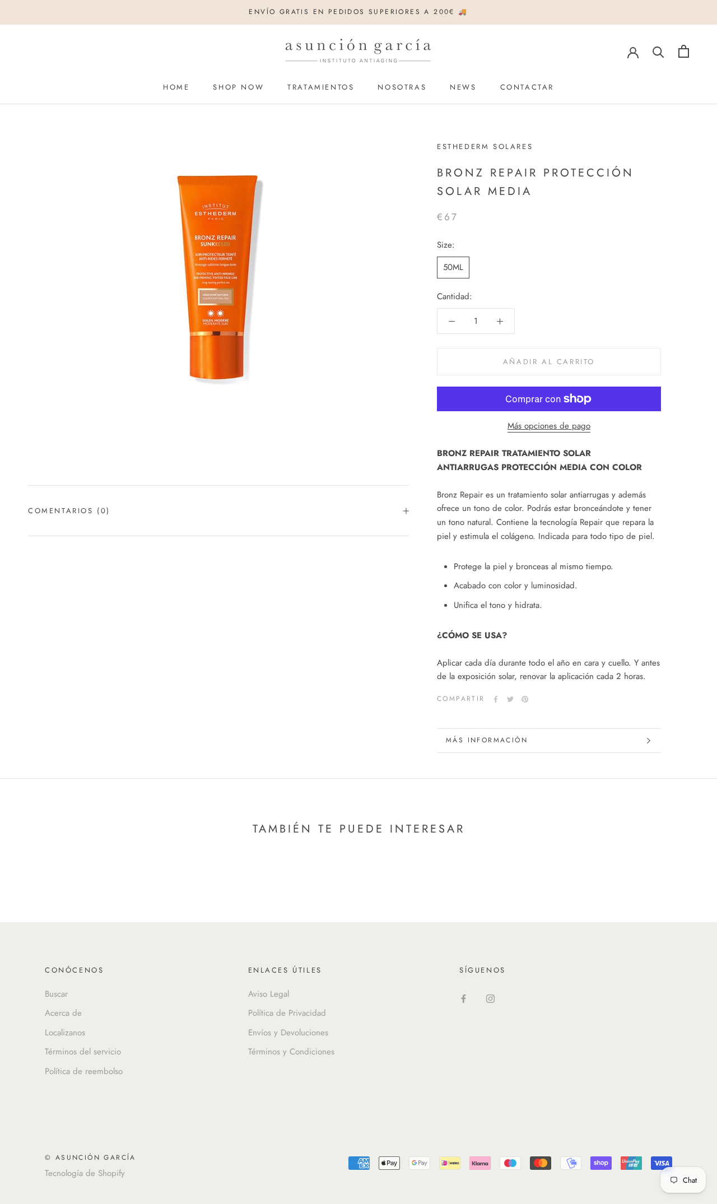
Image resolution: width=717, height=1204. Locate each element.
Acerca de (63, 1013)
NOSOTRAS (402, 87)
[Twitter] (510, 699)
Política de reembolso (84, 1071)
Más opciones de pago (549, 426)
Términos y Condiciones (291, 1051)
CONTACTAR (527, 87)
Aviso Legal (268, 994)
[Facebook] (495, 699)
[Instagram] (490, 998)
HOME (176, 87)
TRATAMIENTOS (320, 87)
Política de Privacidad (287, 1013)
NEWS (463, 87)
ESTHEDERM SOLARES (485, 146)
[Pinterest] (525, 699)
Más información (487, 740)
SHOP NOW (238, 87)
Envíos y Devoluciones (288, 1032)
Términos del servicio (83, 1051)
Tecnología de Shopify (85, 1173)
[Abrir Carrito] (683, 51)
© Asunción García (90, 1157)
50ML (453, 267)
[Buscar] (658, 51)
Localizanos (65, 1032)
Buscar (56, 994)
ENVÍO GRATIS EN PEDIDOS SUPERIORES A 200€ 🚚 (358, 12)
